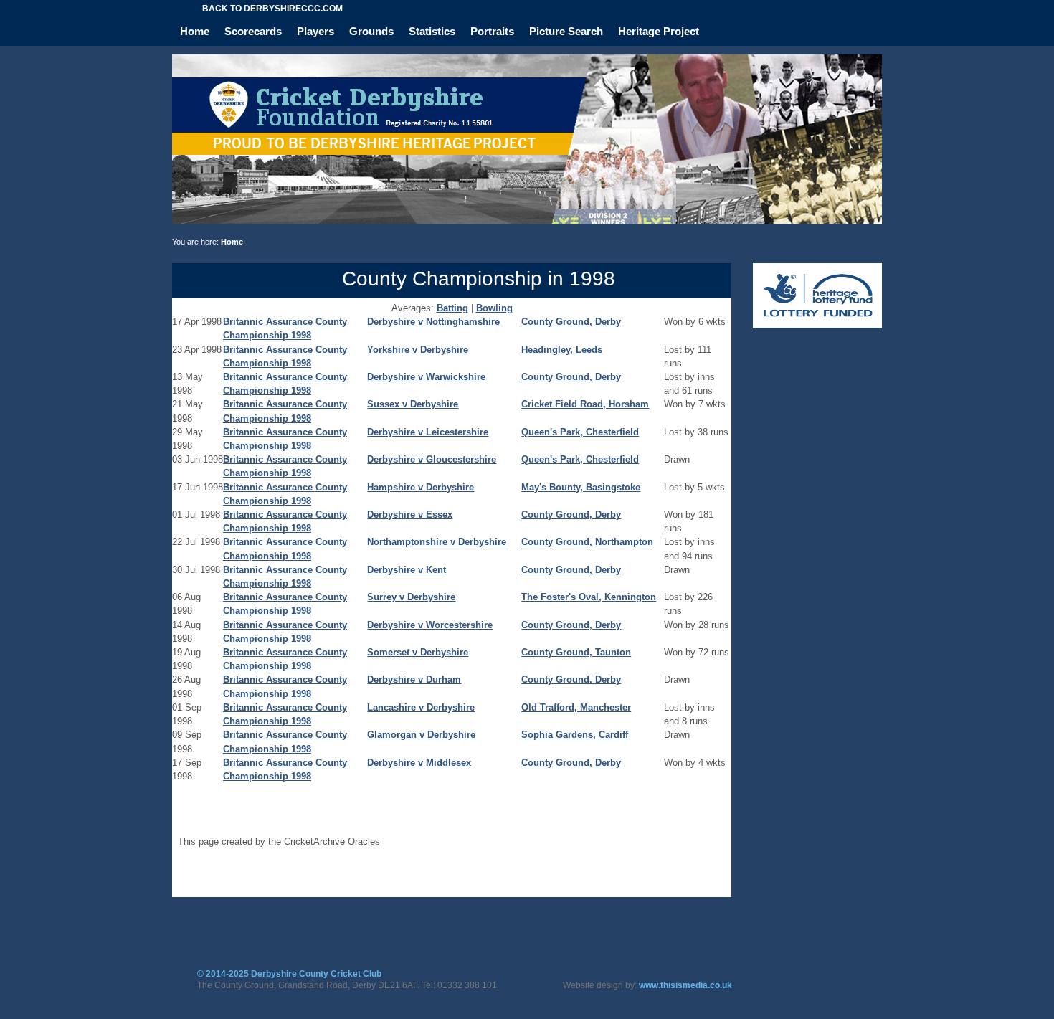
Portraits (492, 31)
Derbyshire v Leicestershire (427, 432)
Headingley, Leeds (561, 349)
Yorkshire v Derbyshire (417, 349)
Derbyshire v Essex (409, 514)
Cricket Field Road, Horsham (585, 404)
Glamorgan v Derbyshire (421, 734)
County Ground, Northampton (587, 541)
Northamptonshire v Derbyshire (436, 541)
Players (315, 31)
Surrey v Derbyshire (411, 597)
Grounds (371, 31)
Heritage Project (658, 31)
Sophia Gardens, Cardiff (574, 734)
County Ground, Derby (571, 321)
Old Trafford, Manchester (576, 707)
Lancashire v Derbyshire (421, 707)
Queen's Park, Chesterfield (580, 432)
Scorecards (253, 31)
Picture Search (566, 31)
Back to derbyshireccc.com (272, 9)
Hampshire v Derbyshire (420, 487)
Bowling (494, 308)
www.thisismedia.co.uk (685, 985)
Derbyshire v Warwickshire (426, 376)
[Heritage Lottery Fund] (817, 324)
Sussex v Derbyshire (412, 404)
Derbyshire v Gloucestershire (431, 459)
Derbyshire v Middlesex (419, 762)
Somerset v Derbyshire (417, 652)
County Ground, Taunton (576, 652)
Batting (452, 308)
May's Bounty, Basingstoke (580, 487)
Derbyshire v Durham (414, 679)
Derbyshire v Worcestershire (430, 625)
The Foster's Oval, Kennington (588, 597)
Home (194, 31)
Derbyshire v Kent (406, 569)
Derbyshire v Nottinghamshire (433, 321)
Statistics (432, 31)
